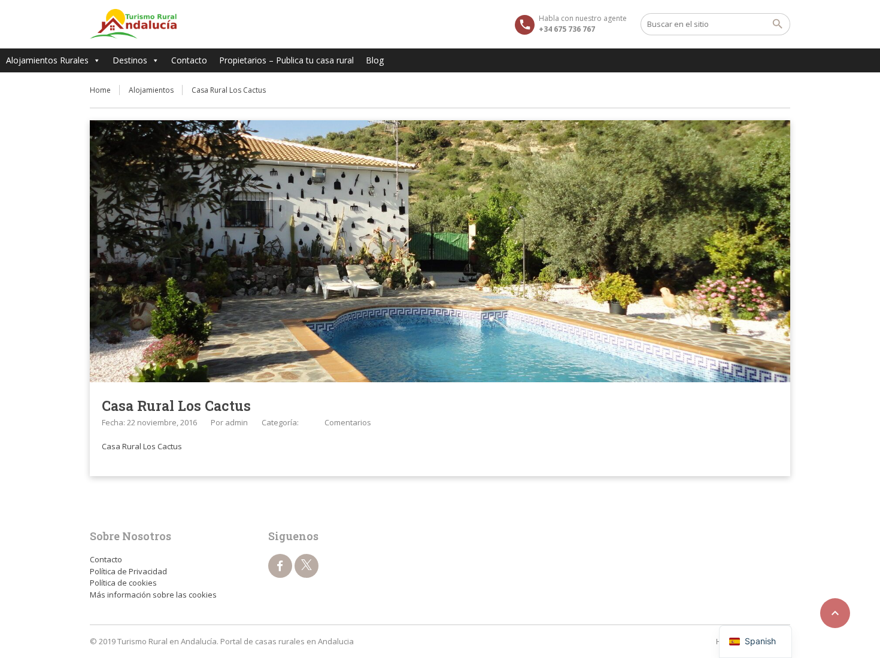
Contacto (189, 60)
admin (236, 422)
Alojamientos (151, 90)
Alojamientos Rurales (47, 60)
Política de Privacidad (128, 571)
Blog (375, 60)
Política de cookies (123, 582)
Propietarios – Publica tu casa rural (286, 60)
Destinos (130, 60)
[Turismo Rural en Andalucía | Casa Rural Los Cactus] (133, 24)
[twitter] (306, 566)
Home (100, 90)
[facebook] (280, 566)
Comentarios (347, 422)
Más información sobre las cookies (153, 594)
